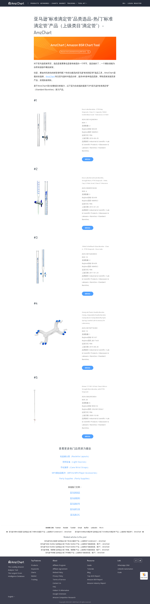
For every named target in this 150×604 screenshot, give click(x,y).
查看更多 (87, 159)
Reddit (65, 527)
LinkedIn (94, 527)
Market (62, 3)
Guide (89, 565)
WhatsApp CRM (123, 565)
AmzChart (50, 76)
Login (130, 3)
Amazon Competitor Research (64, 597)
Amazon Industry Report (96, 583)
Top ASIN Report (93, 576)
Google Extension (59, 594)
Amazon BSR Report (95, 579)
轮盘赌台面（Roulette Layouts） (75, 456)
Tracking (34, 579)
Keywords (35, 569)
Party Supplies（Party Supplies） (75, 478)
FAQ (54, 587)
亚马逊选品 (75, 492)
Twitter (58, 527)
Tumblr (73, 527)
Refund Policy (58, 572)
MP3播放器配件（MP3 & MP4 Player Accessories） (75, 473)
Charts (55, 3)
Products (35, 3)
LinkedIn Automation (125, 569)
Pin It (101, 527)
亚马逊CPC (75, 514)
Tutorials (90, 569)
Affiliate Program (59, 565)
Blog (89, 572)
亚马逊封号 (75, 503)
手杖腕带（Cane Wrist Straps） (75, 467)
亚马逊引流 (75, 509)
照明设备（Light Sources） (75, 462)
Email (80, 527)
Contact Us (57, 583)
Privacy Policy (58, 576)
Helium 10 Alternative (61, 590)
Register (137, 3)
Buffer (86, 527)
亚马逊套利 (75, 498)
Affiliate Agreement (60, 569)
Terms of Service (59, 579)
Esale (120, 572)
